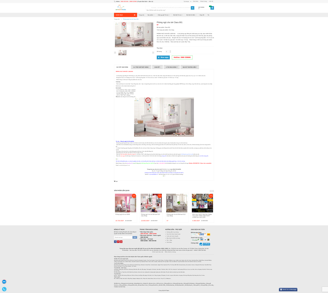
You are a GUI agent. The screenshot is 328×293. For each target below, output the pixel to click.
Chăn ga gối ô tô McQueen (188, 283)
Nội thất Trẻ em (177, 15)
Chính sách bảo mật (157, 252)
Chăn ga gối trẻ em (168, 283)
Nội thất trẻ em (165, 169)
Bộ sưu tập (211, 285)
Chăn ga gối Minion (123, 285)
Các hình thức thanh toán (173, 234)
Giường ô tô (145, 283)
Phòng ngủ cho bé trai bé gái (127, 283)
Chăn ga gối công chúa (177, 283)
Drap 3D (202, 15)
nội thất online (169, 174)
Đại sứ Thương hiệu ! (190, 67)
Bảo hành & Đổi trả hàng (173, 238)
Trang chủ (141, 15)
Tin (208, 15)
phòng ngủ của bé (194, 75)
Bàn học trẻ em (152, 283)
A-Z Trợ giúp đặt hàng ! (141, 67)
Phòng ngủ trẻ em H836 (122, 214)
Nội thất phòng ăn (188, 285)
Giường (118, 89)
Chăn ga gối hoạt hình (153, 285)
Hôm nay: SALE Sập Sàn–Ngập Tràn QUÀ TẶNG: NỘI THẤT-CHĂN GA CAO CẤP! (202, 216)
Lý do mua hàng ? (171, 67)
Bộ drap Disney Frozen (143, 285)
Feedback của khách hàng (119, 286)
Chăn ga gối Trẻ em (163, 15)
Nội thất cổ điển (162, 285)
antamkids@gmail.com (124, 165)
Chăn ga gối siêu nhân (132, 285)
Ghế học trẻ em (159, 283)
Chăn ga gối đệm (204, 285)
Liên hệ (211, 1)
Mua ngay (165, 57)
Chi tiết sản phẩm (122, 67)
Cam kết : (157, 67)
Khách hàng (203, 1)
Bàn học (118, 91)
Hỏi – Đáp (169, 240)
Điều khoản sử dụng (170, 252)
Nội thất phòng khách (179, 285)
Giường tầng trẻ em (138, 283)
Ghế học (118, 95)
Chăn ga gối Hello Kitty (200, 283)
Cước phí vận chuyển (172, 236)
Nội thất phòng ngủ (170, 285)
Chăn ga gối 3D (196, 285)
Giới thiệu (195, 1)
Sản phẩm (150, 15)
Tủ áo (117, 92)
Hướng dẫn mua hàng (173, 232)
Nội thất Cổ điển (190, 15)
